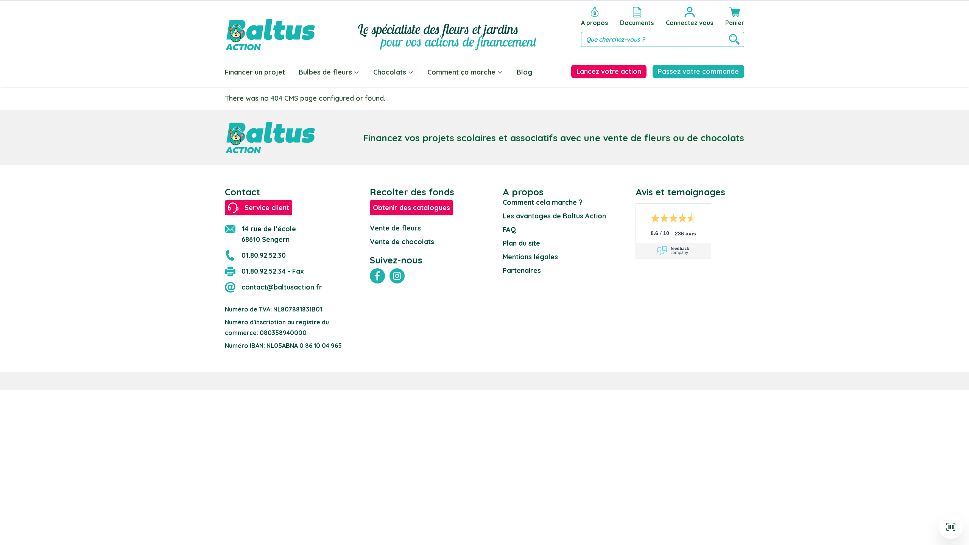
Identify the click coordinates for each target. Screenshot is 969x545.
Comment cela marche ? (543, 202)
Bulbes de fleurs (325, 72)
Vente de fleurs (395, 228)
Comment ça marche (461, 72)
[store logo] (270, 27)
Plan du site (521, 243)
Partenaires (522, 270)
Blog (524, 72)
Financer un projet (255, 72)
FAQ (509, 229)
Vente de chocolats (402, 241)
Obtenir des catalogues (411, 207)
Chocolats (389, 72)
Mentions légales (530, 256)
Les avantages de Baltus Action (554, 216)
